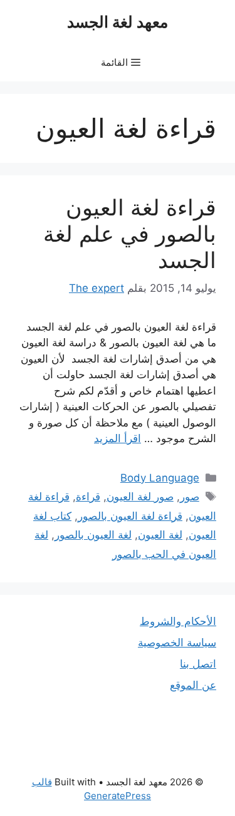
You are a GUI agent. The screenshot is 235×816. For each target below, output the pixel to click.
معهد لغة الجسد (117, 22)
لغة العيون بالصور (93, 535)
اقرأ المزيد (117, 438)
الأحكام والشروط (178, 621)
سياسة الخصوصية (177, 642)
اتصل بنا (198, 664)
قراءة (88, 496)
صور (189, 496)
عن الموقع (193, 685)
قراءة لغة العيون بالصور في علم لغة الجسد (129, 233)
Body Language (159, 478)
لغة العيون (160, 535)
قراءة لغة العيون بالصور (130, 516)
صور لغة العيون (140, 496)
